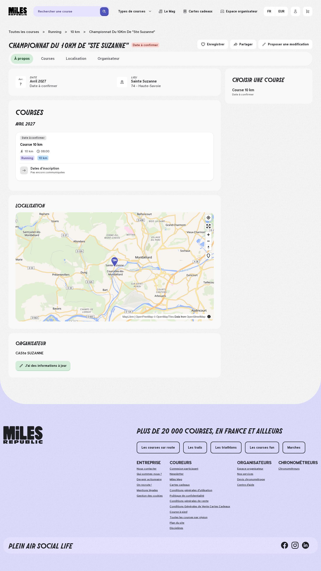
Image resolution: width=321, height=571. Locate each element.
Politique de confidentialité (187, 495)
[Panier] (307, 11)
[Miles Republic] (18, 11)
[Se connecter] (295, 11)
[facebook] (286, 545)
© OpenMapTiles (164, 316)
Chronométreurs (289, 468)
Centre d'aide (245, 484)
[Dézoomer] (208, 241)
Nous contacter (147, 468)
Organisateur (108, 59)
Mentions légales (147, 490)
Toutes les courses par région (188, 517)
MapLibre (128, 316)
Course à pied (178, 511)
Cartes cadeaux (180, 484)
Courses (48, 59)
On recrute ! (144, 484)
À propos (22, 59)
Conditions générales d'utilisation (191, 490)
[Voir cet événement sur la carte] (122, 82)
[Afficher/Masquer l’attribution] (209, 316)
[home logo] (23, 435)
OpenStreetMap (196, 316)
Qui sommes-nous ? (149, 473)
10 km (75, 32)
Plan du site (177, 522)
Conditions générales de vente (189, 500)
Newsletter (177, 473)
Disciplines (176, 528)
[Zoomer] (208, 234)
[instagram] (297, 545)
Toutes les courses (24, 32)
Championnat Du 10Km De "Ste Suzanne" (122, 32)
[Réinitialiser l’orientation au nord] (208, 247)
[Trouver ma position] (208, 217)
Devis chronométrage (251, 479)
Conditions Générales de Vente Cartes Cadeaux (200, 506)
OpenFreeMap (144, 316)
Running (54, 32)
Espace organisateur (250, 468)
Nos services (245, 473)
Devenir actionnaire (149, 479)
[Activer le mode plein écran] (208, 226)
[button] (114, 267)
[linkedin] (307, 545)
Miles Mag (176, 479)
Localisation (76, 59)
